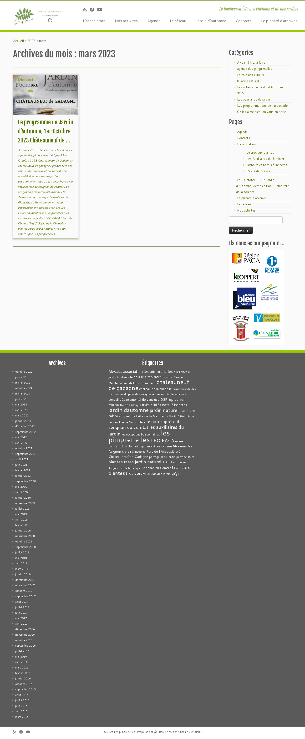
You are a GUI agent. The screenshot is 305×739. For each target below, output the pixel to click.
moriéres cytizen (159, 446)
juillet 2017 (22, 607)
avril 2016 (21, 662)
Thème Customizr (190, 732)
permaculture (185, 457)
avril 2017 (21, 624)
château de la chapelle (155, 388)
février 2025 (22, 383)
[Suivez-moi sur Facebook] (93, 9)
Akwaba (115, 371)
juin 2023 (21, 399)
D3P (164, 399)
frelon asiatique (130, 405)
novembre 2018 (25, 536)
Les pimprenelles (44, 234)
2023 (31, 40)
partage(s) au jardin (162, 457)
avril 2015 (21, 711)
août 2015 (21, 695)
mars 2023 (22, 415)
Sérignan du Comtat (156, 468)
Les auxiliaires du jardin (253, 99)
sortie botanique (130, 468)
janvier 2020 (23, 498)
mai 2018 (21, 558)
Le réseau (178, 20)
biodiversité (125, 377)
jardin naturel (164, 410)
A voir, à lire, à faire (58, 150)
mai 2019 (21, 514)
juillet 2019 (22, 509)
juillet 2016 (22, 651)
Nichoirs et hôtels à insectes (267, 165)
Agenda (153, 20)
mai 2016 (21, 656)
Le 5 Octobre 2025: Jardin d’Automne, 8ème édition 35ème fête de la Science (262, 186)
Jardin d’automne (211, 20)
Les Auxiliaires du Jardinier (265, 159)
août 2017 (21, 602)
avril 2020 (21, 492)
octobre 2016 (23, 640)
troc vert (134, 473)
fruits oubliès (151, 404)
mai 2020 (21, 487)
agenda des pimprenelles (34, 155)
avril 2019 (21, 519)
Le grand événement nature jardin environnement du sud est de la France (43, 176)
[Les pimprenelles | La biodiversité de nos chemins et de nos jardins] (35, 15)
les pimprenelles (139, 436)
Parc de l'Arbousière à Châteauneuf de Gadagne (144, 454)
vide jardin (164, 474)
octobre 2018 (23, 541)
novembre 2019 (25, 503)
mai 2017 (21, 618)
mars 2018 (22, 569)
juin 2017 (21, 613)
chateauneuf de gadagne (34, 166)
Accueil (18, 40)
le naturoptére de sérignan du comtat (145, 424)
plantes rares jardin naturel (36, 229)
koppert (125, 416)
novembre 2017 (25, 585)
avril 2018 (21, 563)
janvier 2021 (23, 476)
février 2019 (22, 525)
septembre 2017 (25, 596)
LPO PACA (53, 218)
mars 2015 (22, 717)
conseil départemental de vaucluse (133, 399)
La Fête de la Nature (148, 416)
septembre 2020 (25, 481)
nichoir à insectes (133, 452)
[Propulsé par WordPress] (155, 731)
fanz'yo (113, 404)
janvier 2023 (23, 421)
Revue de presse (258, 171)
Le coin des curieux (250, 75)
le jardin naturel (248, 81)
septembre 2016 (25, 646)
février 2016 (22, 673)
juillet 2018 (22, 552)
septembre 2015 (25, 689)
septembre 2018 (25, 547)
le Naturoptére (136, 422)
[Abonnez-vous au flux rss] (86, 9)
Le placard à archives (279, 20)
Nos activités (126, 20)
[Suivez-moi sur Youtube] (101, 9)
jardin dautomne (128, 410)
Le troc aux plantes (260, 152)
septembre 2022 (25, 432)
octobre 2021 (23, 448)
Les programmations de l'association (263, 105)
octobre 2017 (23, 591)
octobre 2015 (23, 684)
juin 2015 (21, 706)
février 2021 (22, 470)
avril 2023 (21, 410)
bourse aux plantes (148, 377)
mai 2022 (21, 437)
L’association (94, 20)
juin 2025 (21, 377)
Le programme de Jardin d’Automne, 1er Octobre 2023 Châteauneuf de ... (45, 131)
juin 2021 (21, 465)
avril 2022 (21, 443)
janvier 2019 (23, 530)
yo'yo (175, 473)
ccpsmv (168, 377)
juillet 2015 (22, 700)
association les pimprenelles (148, 371)
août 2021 (21, 459)
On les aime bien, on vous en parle (261, 112)
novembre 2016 (25, 635)
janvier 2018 (23, 574)
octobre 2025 (23, 372)
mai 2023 (21, 404)
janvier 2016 (23, 678)
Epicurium (177, 399)
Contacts (244, 20)
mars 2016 (22, 667)
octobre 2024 (23, 388)
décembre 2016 (25, 629)
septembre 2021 (25, 454)
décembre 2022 (25, 426)
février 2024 (22, 393)
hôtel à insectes (174, 404)
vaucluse (149, 473)
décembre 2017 (25, 580)
